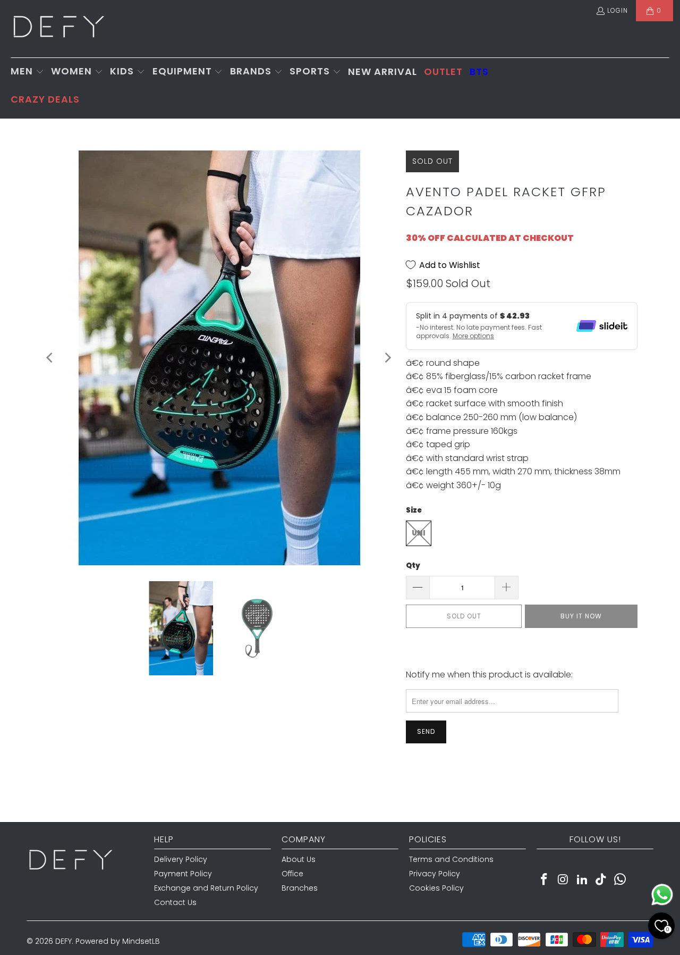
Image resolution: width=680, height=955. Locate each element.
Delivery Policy (180, 859)
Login (617, 10)
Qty (413, 565)
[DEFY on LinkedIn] (582, 880)
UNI (419, 533)
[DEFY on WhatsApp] (620, 880)
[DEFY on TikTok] (601, 880)
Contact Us (175, 902)
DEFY (63, 941)
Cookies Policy (436, 888)
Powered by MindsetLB (117, 941)
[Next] (387, 357)
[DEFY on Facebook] (544, 880)
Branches (300, 888)
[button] (27, 72)
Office (292, 873)
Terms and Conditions (451, 859)
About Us (299, 859)
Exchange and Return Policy (206, 888)
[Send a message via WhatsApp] (662, 894)
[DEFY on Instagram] (564, 880)
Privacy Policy (434, 873)
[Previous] (50, 357)
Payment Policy (183, 873)
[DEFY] (58, 29)
